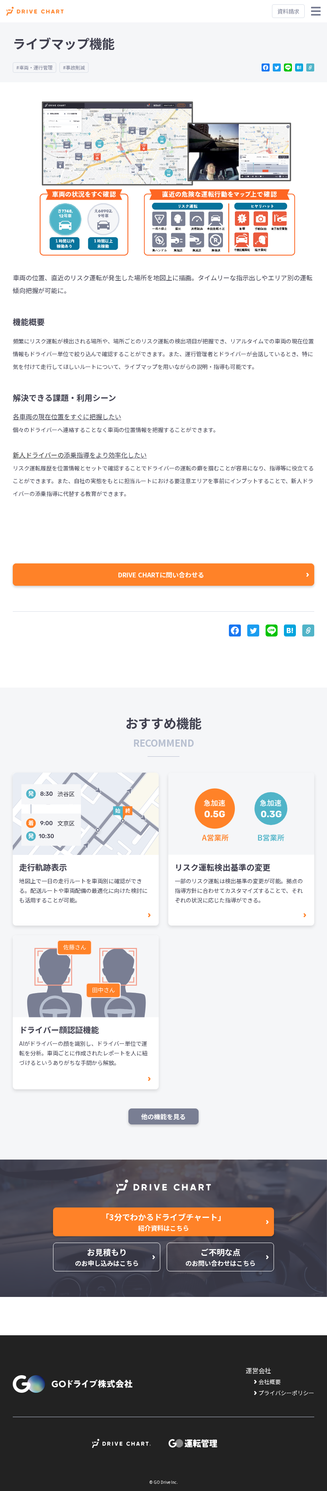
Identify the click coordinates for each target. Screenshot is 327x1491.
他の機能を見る (163, 1116)
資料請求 (288, 11)
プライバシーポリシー (286, 1393)
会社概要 (269, 1381)
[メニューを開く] (316, 11)
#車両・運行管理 (34, 67)
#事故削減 (74, 67)
